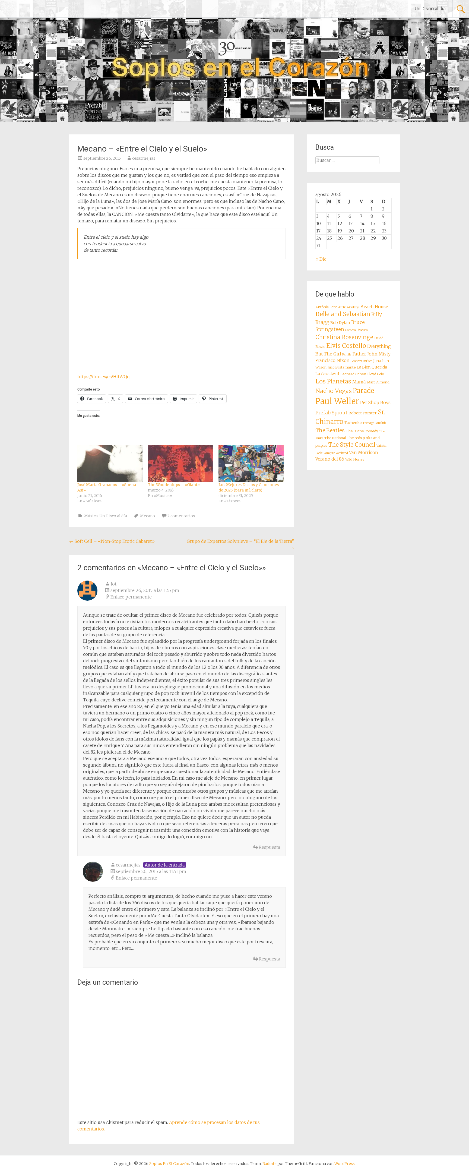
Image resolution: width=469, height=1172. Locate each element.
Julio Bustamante (342, 367)
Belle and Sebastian (342, 314)
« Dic (320, 259)
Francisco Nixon (332, 360)
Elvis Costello (346, 345)
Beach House (374, 306)
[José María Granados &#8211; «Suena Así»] (109, 463)
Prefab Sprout (331, 413)
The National (335, 438)
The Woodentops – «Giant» (174, 484)
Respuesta (269, 847)
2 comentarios (181, 515)
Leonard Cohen (353, 374)
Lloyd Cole (375, 374)
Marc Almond (378, 382)
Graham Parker (361, 361)
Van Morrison (363, 452)
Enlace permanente (131, 597)
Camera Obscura (356, 330)
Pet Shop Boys (375, 402)
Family (346, 354)
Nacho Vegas (333, 391)
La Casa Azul (327, 373)
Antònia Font (326, 307)
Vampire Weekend (336, 453)
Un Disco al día (430, 8)
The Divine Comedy (362, 431)
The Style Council (351, 444)
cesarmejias (143, 158)
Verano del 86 (329, 459)
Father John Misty (372, 354)
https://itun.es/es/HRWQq (103, 376)
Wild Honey (354, 459)
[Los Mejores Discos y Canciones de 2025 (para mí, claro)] (251, 463)
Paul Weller (337, 401)
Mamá (359, 382)
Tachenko (353, 423)
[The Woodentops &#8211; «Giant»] (180, 463)
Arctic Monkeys (348, 307)
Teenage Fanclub (374, 423)
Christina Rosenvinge (344, 337)
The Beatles (330, 430)
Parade (363, 391)
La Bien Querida (372, 367)
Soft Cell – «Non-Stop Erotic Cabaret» (112, 541)
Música (91, 515)
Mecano (147, 515)
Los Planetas (333, 381)
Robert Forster (362, 413)
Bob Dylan (340, 322)
